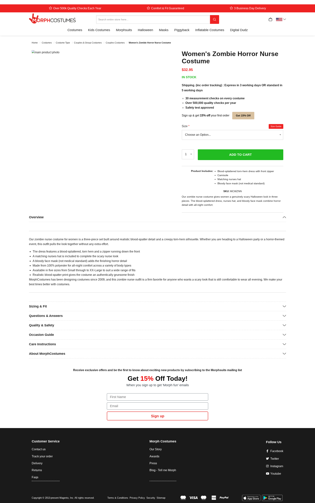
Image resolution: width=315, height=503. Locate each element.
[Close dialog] (244, 198)
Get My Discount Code (127, 273)
